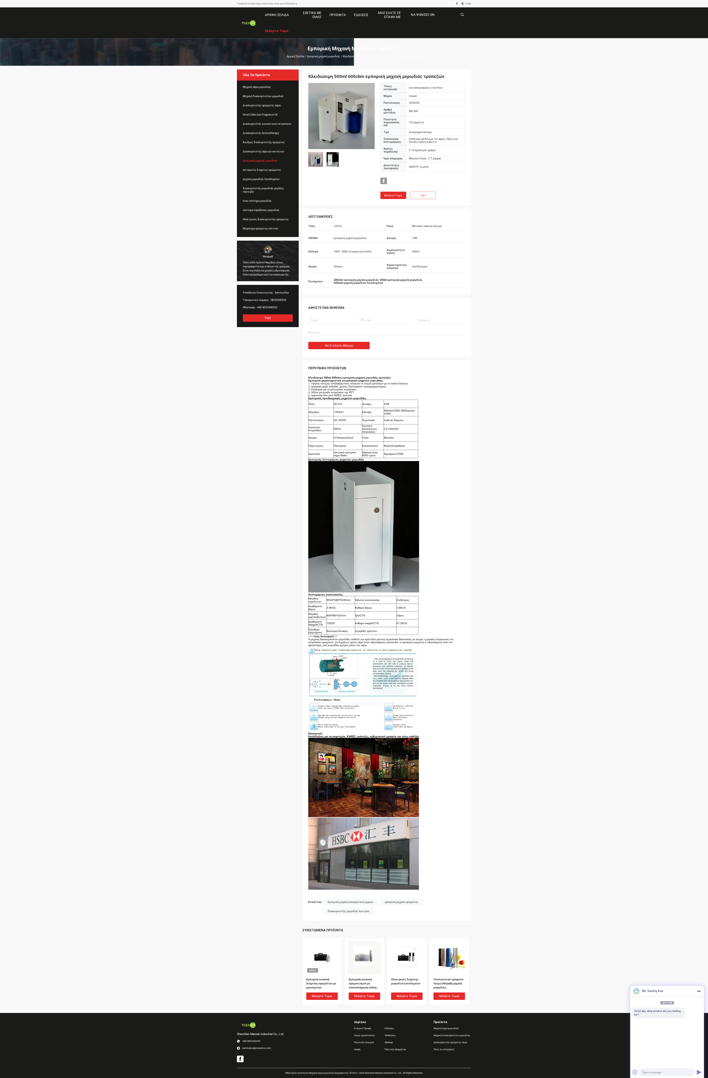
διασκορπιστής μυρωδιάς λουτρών (348, 911)
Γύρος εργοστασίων (364, 1035)
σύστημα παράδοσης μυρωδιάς (261, 210)
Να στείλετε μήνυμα (339, 345)
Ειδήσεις (389, 1028)
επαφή (357, 1049)
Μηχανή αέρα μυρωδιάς (257, 87)
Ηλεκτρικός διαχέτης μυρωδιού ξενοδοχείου (405, 981)
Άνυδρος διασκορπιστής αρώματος (264, 142)
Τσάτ (267, 318)
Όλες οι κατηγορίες (444, 1049)
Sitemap (389, 1042)
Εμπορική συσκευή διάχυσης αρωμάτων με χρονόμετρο (321, 983)
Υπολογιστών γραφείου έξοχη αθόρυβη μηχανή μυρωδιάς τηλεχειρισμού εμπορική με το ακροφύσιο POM (449, 984)
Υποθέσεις (390, 1035)
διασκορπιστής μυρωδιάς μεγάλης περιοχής (263, 190)
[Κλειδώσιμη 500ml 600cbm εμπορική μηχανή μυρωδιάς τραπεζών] (341, 115)
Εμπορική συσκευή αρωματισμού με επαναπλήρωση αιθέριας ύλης (364, 984)
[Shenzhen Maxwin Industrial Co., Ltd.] (249, 22)
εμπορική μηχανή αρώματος (401, 902)
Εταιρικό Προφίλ (362, 1028)
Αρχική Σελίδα (295, 56)
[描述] (462, 15)
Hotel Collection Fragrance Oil (260, 114)
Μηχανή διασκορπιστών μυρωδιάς (263, 96)
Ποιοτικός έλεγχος (364, 1042)
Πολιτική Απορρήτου (395, 1049)
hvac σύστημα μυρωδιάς (257, 200)
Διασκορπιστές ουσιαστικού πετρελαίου (267, 123)
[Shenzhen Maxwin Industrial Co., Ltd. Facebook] (457, 3)
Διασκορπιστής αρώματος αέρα (262, 105)
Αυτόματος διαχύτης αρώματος (262, 169)
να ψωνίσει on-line (423, 17)
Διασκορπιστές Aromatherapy (261, 133)
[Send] (699, 1072)
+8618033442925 (267, 307)
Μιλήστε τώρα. (393, 195)
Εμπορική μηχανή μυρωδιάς (323, 56)
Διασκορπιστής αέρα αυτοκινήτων (263, 151)
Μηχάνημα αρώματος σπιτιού (260, 228)
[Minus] (699, 991)
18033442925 (278, 300)
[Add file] (635, 1072)
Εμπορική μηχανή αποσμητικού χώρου (350, 902)
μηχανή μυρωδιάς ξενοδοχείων (261, 179)
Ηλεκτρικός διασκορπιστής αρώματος (266, 219)
